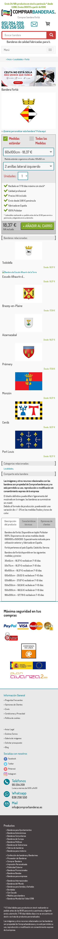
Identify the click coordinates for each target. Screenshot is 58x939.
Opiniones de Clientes (13, 704)
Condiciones (10, 713)
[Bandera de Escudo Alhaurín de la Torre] (28, 272)
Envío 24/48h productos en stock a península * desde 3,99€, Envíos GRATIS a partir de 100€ (29, 5)
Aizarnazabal (9, 335)
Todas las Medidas (41, 140)
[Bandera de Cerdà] (28, 410)
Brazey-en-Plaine (12, 306)
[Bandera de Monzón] (28, 381)
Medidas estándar (14, 140)
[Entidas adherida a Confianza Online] (29, 651)
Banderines (33, 855)
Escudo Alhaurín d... (13, 276)
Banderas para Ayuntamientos (19, 830)
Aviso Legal (9, 729)
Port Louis (8, 451)
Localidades (18, 59)
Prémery (7, 364)
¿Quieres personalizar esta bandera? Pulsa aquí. (24, 131)
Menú (7, 49)
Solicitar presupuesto (13, 742)
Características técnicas (29, 523)
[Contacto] (34, 24)
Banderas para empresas (17, 876)
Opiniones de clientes (46, 523)
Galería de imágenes (13, 738)
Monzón (6, 393)
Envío (7, 709)
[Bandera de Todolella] (28, 251)
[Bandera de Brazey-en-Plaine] (28, 294)
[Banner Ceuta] (28, 76)
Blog (7, 747)
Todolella (7, 262)
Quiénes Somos (11, 734)
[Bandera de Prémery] (28, 352)
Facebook (11, 758)
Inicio (9, 59)
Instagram (11, 773)
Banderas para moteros (16, 851)
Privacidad (21, 713)
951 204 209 (12, 23)
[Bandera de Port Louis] (28, 440)
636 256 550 (12, 27)
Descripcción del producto (10, 523)
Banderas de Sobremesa (17, 845)
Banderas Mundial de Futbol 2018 (20, 898)
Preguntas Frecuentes (14, 700)
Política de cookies (12, 718)
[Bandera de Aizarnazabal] (28, 323)
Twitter (10, 763)
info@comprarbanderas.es (27, 807)
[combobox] (28, 152)
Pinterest (11, 768)
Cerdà (5, 422)
